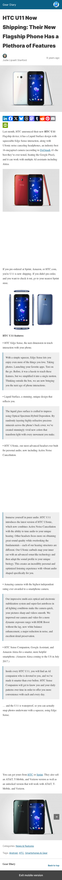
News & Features (25, 846)
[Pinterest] (47, 120)
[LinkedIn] (5, 120)
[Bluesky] (21, 120)
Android (13, 852)
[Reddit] (42, 120)
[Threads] (26, 120)
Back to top (53, 865)
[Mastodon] (31, 120)
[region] (31, 239)
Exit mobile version (31, 875)
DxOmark (45, 150)
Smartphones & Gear (36, 852)
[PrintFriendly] (5, 126)
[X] (16, 120)
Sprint (40, 774)
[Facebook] (10, 120)
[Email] (53, 120)
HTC (30, 774)
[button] (56, 817)
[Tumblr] (37, 120)
